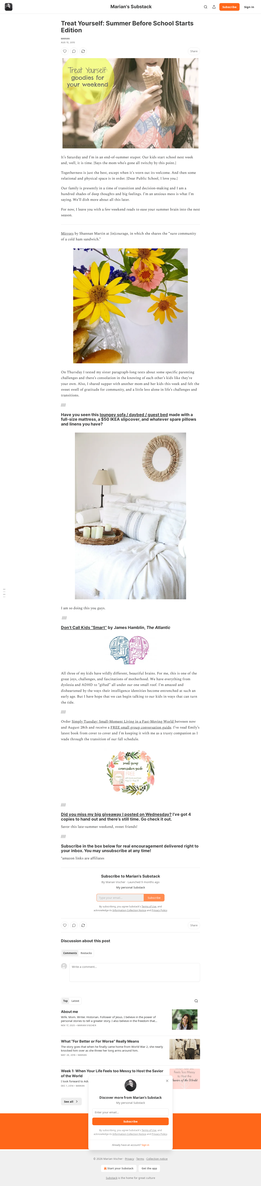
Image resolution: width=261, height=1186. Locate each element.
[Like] (65, 51)
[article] (130, 1021)
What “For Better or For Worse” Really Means (100, 1041)
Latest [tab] (75, 1001)
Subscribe (229, 7)
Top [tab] (65, 1001)
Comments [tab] (70, 953)
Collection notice (157, 1159)
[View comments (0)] (74, 51)
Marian (65, 38)
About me (69, 1011)
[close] (167, 1081)
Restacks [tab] (86, 953)
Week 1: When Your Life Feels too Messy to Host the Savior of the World (112, 1073)
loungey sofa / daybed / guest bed (134, 414)
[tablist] (77, 953)
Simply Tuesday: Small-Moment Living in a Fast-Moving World (123, 721)
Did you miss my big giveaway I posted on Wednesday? (116, 814)
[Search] (205, 7)
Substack (111, 1178)
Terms (140, 1159)
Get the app (149, 1168)
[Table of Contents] (4, 593)
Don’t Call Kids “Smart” (84, 627)
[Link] (56, 419)
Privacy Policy (159, 1134)
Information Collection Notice (129, 1134)
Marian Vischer (86, 1025)
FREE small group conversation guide (140, 727)
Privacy (129, 1159)
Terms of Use (149, 1130)
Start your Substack (120, 1168)
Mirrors (67, 233)
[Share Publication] (214, 7)
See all (68, 1101)
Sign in (249, 7)
